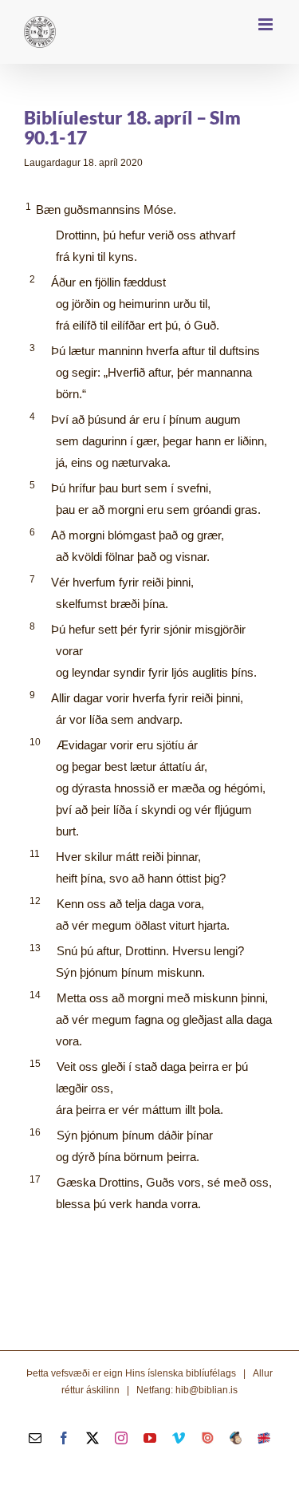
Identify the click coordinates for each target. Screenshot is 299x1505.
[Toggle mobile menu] (266, 24)
